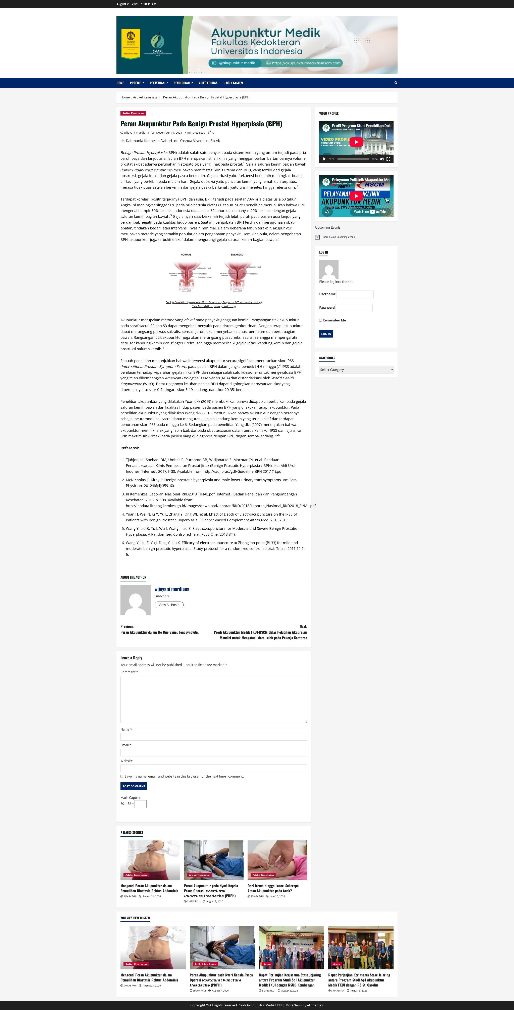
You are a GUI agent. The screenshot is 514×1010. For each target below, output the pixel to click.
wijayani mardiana (136, 132)
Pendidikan (182, 82)
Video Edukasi (208, 82)
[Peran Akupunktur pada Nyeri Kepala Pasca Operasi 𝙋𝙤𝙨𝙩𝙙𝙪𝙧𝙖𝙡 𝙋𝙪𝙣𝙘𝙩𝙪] (214, 860)
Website (126, 761)
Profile (135, 82)
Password (327, 307)
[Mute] (382, 159)
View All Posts (169, 605)
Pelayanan (157, 82)
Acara (267, 964)
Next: (260, 632)
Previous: (159, 629)
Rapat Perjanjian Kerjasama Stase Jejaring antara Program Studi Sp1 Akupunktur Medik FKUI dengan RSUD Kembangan (290, 979)
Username (327, 294)
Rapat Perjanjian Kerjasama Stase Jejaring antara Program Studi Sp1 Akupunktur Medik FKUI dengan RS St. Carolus (359, 979)
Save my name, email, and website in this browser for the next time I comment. (184, 776)
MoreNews (294, 1005)
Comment (129, 672)
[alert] (356, 237)
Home (120, 82)
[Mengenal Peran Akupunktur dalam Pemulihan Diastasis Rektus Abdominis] (150, 860)
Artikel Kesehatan (133, 113)
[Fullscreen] (388, 159)
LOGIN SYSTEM (233, 82)
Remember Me (334, 320)
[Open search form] (396, 83)
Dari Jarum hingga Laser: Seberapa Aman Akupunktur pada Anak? (273, 888)
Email (125, 745)
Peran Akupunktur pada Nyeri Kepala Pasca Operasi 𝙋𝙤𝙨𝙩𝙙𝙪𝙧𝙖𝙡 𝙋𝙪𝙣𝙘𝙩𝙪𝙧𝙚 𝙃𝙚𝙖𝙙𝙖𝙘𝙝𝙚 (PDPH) (211, 890)
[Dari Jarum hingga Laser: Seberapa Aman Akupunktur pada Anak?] (277, 860)
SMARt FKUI (130, 896)
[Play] (324, 159)
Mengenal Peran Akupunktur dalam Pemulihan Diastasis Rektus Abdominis (149, 888)
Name (126, 729)
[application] (356, 142)
